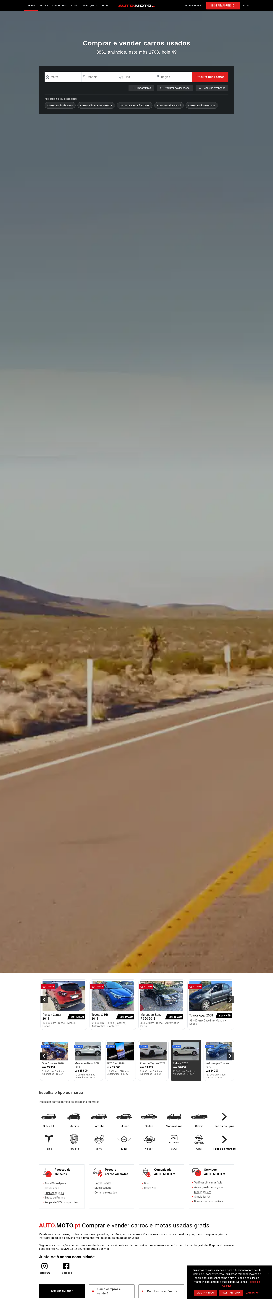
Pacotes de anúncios (162, 1291)
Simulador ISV (202, 1192)
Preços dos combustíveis (208, 1201)
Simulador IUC (202, 1196)
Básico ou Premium (56, 1197)
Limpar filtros (143, 87)
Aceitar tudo (205, 1292)
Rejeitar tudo (231, 1292)
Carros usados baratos (60, 105)
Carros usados (103, 1183)
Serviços (88, 5)
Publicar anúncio (54, 1192)
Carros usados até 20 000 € (135, 105)
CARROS (30, 5)
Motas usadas (103, 1187)
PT (244, 5)
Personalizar (252, 1292)
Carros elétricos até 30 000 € (96, 105)
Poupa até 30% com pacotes (61, 1202)
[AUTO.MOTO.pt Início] (136, 5)
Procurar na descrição (177, 87)
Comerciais (59, 5)
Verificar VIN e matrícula (208, 1182)
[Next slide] (230, 999)
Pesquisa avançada (214, 87)
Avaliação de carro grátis (208, 1187)
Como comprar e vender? (109, 1291)
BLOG (105, 5)
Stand (75, 5)
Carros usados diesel (169, 105)
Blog (147, 1183)
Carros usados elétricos (201, 105)
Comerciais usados (106, 1192)
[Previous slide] (44, 999)
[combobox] (65, 77)
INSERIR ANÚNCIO (223, 5)
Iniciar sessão (194, 5)
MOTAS (44, 5)
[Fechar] (267, 1270)
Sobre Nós (150, 1188)
